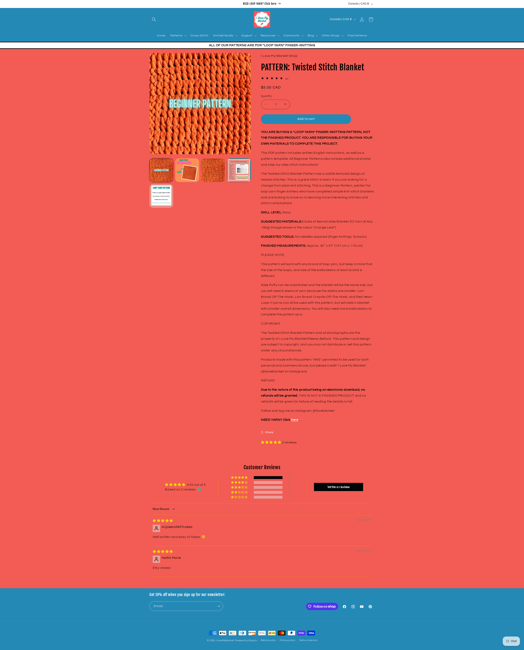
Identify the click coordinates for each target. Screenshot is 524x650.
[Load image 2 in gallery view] (187, 170)
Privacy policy (287, 640)
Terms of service (308, 640)
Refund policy (268, 640)
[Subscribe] (218, 606)
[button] (153, 19)
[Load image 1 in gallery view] (161, 170)
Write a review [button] (339, 487)
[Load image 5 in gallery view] (161, 196)
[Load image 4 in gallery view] (239, 170)
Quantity (266, 95)
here (294, 419)
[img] (163, 520)
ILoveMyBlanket (225, 640)
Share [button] (269, 432)
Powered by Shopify (246, 640)
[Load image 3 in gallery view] (213, 170)
